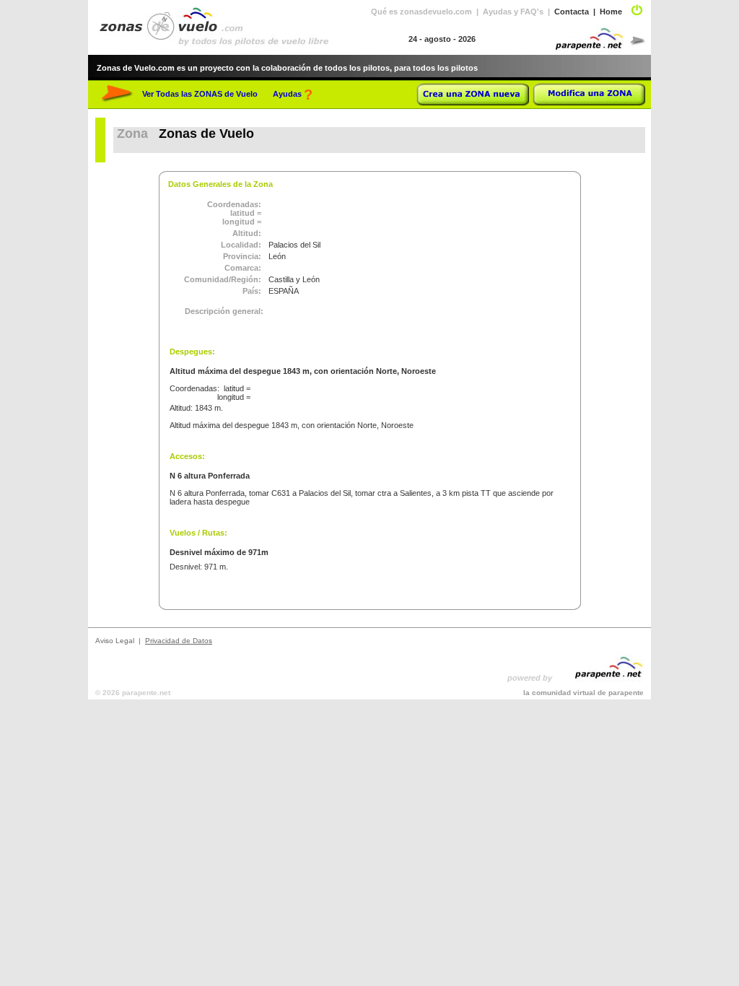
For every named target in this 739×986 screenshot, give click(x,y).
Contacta (571, 11)
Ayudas (287, 94)
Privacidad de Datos (178, 641)
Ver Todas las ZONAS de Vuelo (200, 94)
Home (611, 11)
